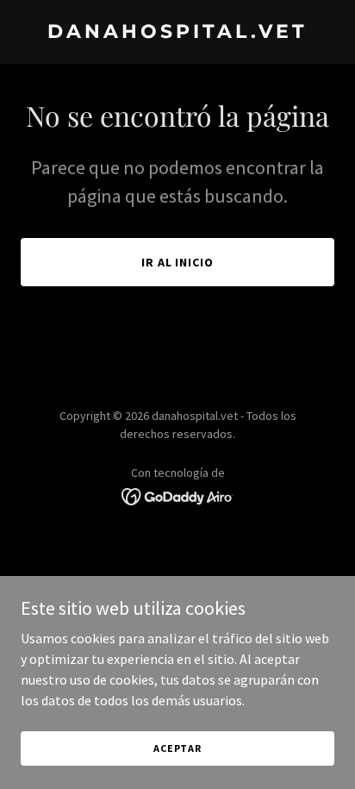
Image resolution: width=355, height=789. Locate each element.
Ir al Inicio (178, 262)
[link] (177, 32)
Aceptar (177, 748)
